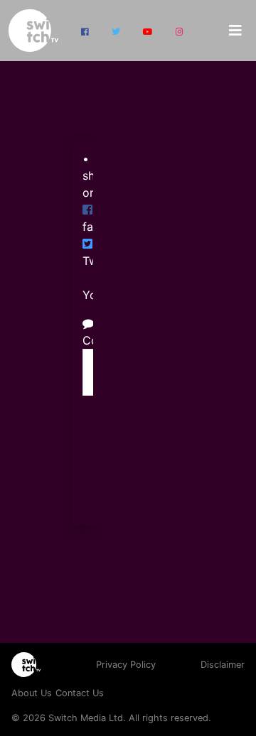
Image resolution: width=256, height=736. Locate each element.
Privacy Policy (126, 664)
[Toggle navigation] (235, 30)
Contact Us (79, 693)
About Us (31, 693)
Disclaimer (223, 664)
